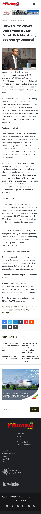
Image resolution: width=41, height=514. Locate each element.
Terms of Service (23, 442)
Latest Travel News (17, 21)
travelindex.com (8, 75)
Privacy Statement (24, 445)
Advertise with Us (8, 453)
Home (6, 21)
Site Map (5, 462)
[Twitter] (10, 322)
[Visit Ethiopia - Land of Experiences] (11, 4)
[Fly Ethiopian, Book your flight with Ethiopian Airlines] (20, 12)
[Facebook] (4, 322)
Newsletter (6, 451)
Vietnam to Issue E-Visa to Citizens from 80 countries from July (10, 346)
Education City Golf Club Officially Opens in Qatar (30, 359)
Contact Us (21, 434)
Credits (4, 456)
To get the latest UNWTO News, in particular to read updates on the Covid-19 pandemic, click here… (19, 310)
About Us (20, 439)
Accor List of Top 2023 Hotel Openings (10, 358)
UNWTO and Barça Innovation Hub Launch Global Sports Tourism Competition (29, 347)
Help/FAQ (5, 459)
